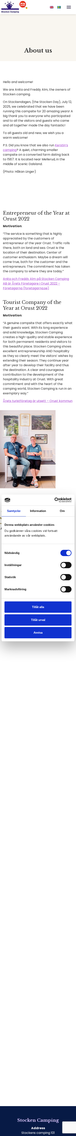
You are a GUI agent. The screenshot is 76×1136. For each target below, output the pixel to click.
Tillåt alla (38, 607)
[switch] (66, 565)
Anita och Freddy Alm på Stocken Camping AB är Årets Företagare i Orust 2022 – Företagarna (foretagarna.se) (36, 283)
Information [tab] (38, 511)
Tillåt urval (38, 620)
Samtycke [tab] (13, 511)
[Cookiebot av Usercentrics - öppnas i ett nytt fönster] (55, 500)
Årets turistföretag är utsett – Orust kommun (37, 401)
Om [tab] (62, 511)
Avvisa (38, 632)
